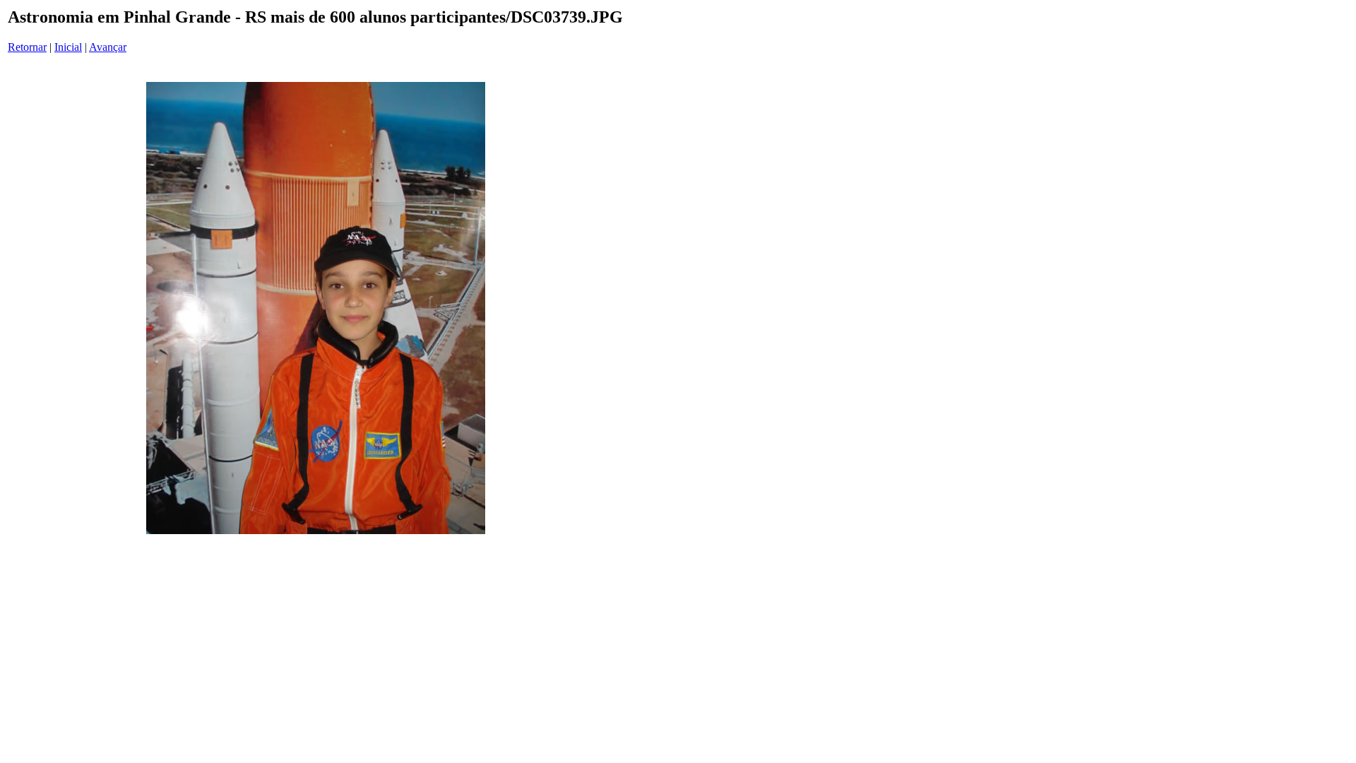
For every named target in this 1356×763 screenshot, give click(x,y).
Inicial (68, 47)
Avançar (107, 47)
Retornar (27, 47)
